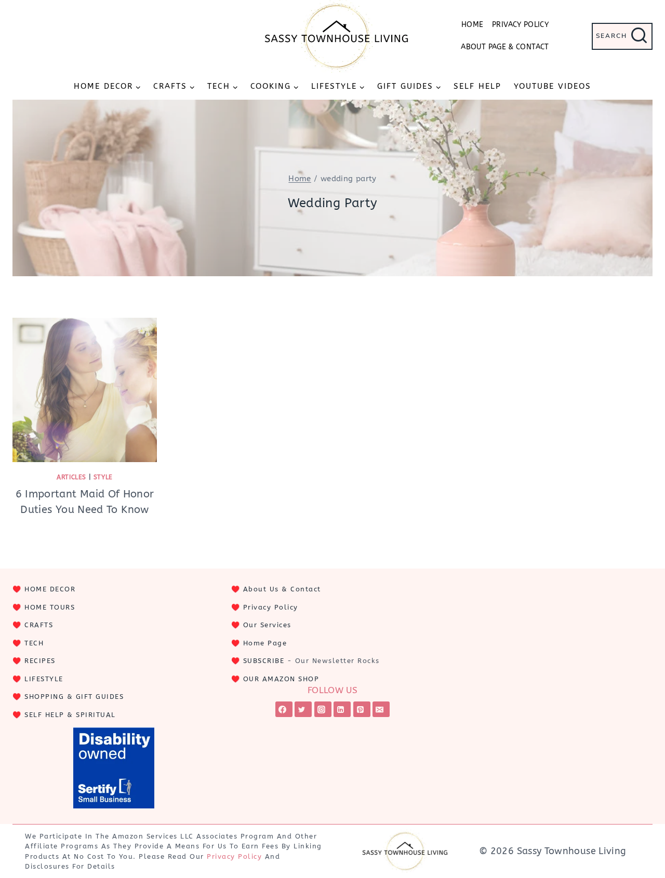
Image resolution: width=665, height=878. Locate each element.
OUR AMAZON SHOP (281, 679)
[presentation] (84, 390)
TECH (34, 643)
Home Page (265, 643)
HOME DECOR (49, 589)
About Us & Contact (282, 589)
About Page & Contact (505, 47)
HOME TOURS (49, 607)
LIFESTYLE (43, 679)
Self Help (477, 86)
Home (472, 24)
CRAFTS (38, 625)
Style (103, 477)
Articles (71, 477)
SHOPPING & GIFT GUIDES (74, 696)
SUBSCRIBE (264, 661)
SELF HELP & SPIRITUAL (70, 715)
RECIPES (40, 661)
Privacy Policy (520, 24)
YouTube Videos (552, 86)
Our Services (267, 625)
